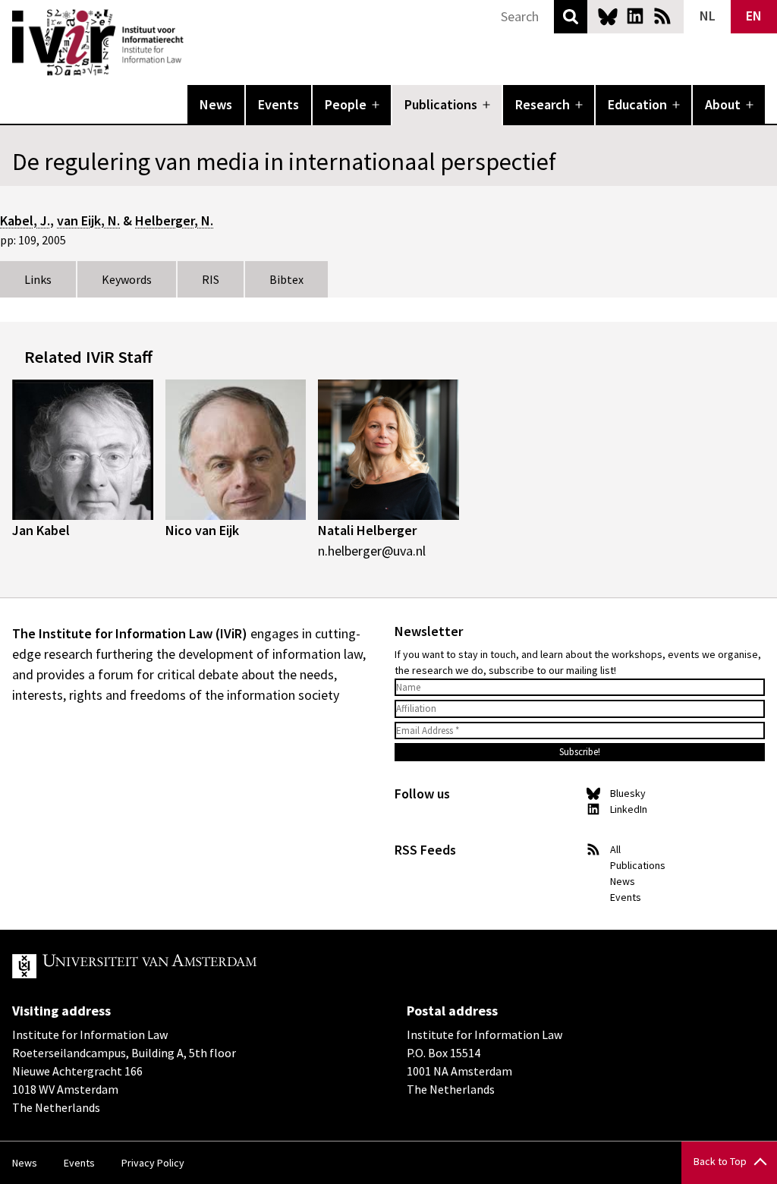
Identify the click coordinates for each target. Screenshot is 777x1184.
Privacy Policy (152, 1163)
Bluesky (607, 16)
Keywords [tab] (127, 279)
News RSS (662, 16)
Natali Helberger (367, 530)
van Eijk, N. (88, 220)
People (345, 104)
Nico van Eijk (202, 530)
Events (278, 104)
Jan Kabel (41, 530)
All (615, 849)
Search (570, 16)
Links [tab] (38, 279)
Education (637, 104)
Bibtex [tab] (286, 279)
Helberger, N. (174, 220)
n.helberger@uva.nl (372, 550)
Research (542, 104)
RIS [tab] (210, 279)
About (723, 104)
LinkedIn (635, 16)
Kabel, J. (25, 220)
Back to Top (720, 1161)
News (216, 104)
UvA (188, 966)
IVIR (194, 42)
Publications (440, 104)
